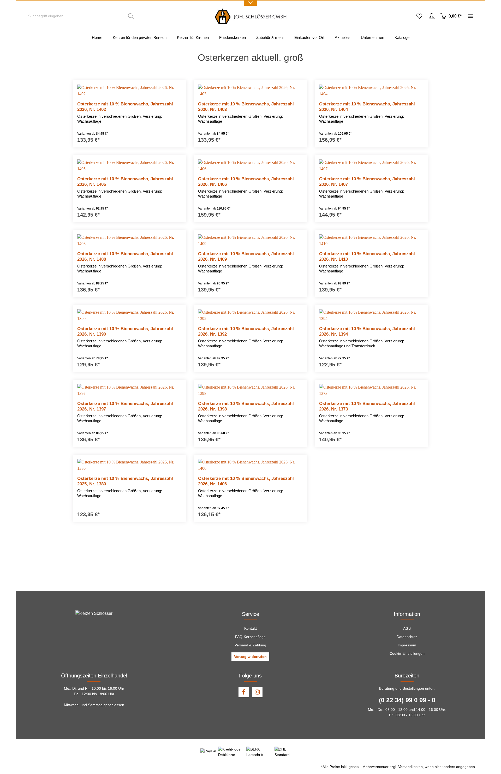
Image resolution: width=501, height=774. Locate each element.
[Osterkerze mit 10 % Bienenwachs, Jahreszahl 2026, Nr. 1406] (250, 165)
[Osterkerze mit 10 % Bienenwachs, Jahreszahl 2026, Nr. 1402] (129, 91)
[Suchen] (131, 16)
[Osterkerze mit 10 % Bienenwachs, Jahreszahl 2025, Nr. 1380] (129, 465)
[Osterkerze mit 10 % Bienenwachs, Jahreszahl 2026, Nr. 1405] (129, 165)
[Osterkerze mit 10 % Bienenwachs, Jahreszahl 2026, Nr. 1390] (129, 315)
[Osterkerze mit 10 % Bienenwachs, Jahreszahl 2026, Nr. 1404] (371, 91)
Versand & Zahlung (250, 645)
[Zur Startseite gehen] (250, 16)
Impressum (407, 645)
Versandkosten (410, 767)
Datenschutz (407, 637)
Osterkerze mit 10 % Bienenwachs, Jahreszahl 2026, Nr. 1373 (367, 406)
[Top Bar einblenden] (470, 16)
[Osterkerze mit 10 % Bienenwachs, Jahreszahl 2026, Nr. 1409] (250, 240)
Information (407, 614)
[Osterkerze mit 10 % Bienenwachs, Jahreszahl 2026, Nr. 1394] (371, 315)
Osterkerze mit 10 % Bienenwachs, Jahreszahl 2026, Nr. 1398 (246, 406)
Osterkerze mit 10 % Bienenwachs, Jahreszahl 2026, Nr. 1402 (125, 107)
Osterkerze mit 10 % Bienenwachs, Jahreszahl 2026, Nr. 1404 (367, 107)
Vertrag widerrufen (250, 656)
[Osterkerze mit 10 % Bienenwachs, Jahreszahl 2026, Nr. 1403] (250, 91)
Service (250, 614)
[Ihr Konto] (431, 16)
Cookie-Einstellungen (407, 653)
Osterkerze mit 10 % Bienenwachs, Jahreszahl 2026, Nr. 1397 (125, 406)
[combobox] (75, 16)
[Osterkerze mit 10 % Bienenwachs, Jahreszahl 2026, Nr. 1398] (250, 390)
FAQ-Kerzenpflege (250, 637)
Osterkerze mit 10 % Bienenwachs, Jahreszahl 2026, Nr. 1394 (367, 331)
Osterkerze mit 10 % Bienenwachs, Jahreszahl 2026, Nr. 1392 (246, 331)
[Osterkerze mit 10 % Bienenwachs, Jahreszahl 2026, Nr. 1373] (371, 390)
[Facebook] (243, 692)
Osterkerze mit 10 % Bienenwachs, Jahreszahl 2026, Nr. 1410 (367, 256)
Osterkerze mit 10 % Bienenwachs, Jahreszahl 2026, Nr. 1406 (246, 181)
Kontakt (250, 628)
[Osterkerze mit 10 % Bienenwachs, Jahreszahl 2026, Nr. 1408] (129, 240)
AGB (407, 628)
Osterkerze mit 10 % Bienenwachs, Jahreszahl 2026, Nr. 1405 (125, 181)
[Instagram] (257, 692)
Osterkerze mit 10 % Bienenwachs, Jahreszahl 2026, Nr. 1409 (246, 256)
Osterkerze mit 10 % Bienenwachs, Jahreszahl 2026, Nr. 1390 (125, 331)
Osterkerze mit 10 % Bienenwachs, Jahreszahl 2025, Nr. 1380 (125, 481)
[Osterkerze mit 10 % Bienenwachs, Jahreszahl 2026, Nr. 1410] (371, 240)
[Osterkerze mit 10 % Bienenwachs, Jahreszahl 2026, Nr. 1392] (250, 315)
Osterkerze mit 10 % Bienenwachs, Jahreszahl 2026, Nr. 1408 (125, 256)
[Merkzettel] (419, 16)
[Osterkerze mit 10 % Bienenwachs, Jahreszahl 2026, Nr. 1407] (371, 165)
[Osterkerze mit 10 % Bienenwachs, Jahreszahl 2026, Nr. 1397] (129, 390)
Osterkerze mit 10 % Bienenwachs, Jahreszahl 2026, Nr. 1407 (367, 181)
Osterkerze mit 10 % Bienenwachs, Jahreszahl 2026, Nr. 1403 (246, 107)
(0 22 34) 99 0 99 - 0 (407, 700)
